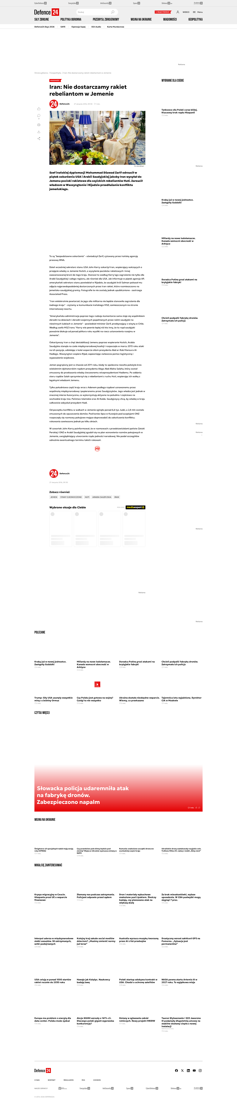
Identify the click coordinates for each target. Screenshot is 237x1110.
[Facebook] (176, 1070)
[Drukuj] (38, 125)
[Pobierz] (38, 131)
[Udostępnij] (38, 138)
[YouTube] (194, 1070)
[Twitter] (182, 1070)
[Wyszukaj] (112, 12)
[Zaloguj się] (177, 12)
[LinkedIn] (188, 1070)
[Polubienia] (38, 108)
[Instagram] (200, 1070)
